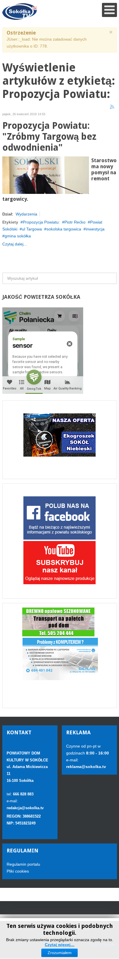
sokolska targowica (64, 229)
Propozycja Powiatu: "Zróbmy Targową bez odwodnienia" (49, 136)
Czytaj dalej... (14, 244)
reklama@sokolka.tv (86, 766)
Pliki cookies (18, 871)
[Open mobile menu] (109, 10)
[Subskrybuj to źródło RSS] (112, 107)
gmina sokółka (18, 236)
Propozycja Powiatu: (41, 222)
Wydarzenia (26, 214)
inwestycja (95, 229)
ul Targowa (32, 229)
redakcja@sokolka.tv (25, 808)
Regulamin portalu (23, 864)
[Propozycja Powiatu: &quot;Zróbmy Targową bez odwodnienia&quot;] (45, 175)
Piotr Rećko (74, 222)
